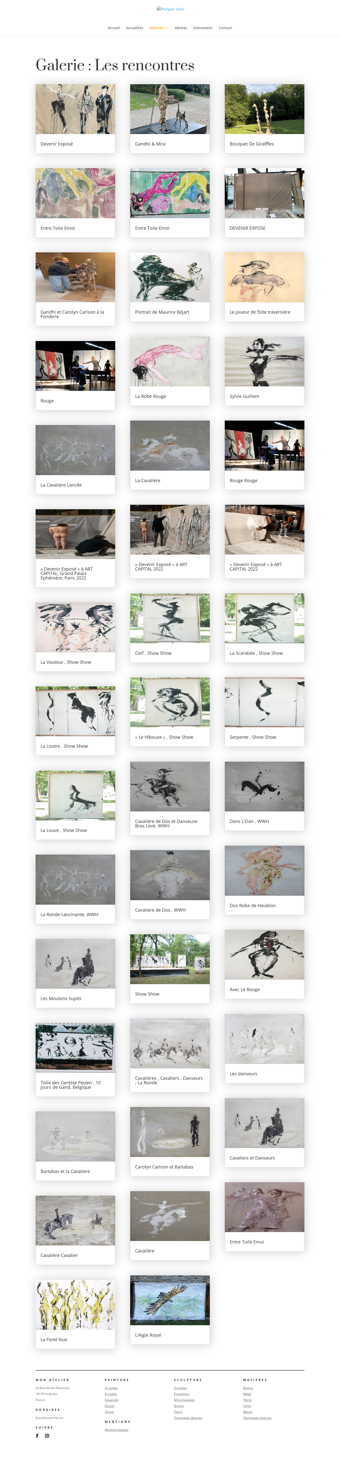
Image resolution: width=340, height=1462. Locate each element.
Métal (247, 1394)
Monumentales (184, 1400)
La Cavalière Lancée (61, 485)
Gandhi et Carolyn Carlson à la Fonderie (72, 314)
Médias (181, 28)
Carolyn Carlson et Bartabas (164, 1167)
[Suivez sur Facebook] (37, 1436)
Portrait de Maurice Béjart (162, 312)
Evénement (202, 28)
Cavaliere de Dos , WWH (160, 910)
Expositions (182, 1394)
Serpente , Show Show (253, 737)
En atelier (111, 1388)
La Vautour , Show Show (66, 662)
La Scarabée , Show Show (256, 653)
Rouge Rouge (243, 480)
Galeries (156, 28)
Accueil (114, 28)
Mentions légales (116, 1430)
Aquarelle (111, 1400)
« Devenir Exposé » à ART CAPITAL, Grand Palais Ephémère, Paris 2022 (67, 573)
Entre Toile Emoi (58, 228)
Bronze (179, 1406)
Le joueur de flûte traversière (260, 312)
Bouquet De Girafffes (252, 144)
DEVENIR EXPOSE (248, 228)
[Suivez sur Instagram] (47, 1436)
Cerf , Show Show (153, 653)
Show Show (147, 994)
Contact (225, 28)
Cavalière (144, 1251)
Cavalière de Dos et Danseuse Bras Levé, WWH (166, 823)
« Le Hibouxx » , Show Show (164, 737)
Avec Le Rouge (245, 989)
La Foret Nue (54, 1339)
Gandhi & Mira (150, 144)
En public (111, 1394)
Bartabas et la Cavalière (65, 1171)
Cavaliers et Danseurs (252, 1158)
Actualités (134, 28)
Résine (247, 1412)
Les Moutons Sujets (61, 998)
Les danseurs (243, 1074)
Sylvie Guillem (244, 396)
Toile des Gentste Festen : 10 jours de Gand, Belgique (71, 1085)
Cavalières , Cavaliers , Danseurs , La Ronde (169, 1080)
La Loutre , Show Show (64, 746)
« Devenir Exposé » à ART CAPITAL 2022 (161, 566)
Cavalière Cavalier (59, 1255)
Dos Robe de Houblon (253, 905)
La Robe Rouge (150, 396)
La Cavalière (147, 480)
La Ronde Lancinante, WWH (69, 914)
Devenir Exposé (57, 144)
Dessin (109, 1406)
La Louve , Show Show (64, 830)
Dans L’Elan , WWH (249, 821)
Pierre (178, 1412)
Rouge (47, 401)
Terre (247, 1406)
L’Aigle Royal (148, 1335)
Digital (109, 1412)
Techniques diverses (188, 1418)
